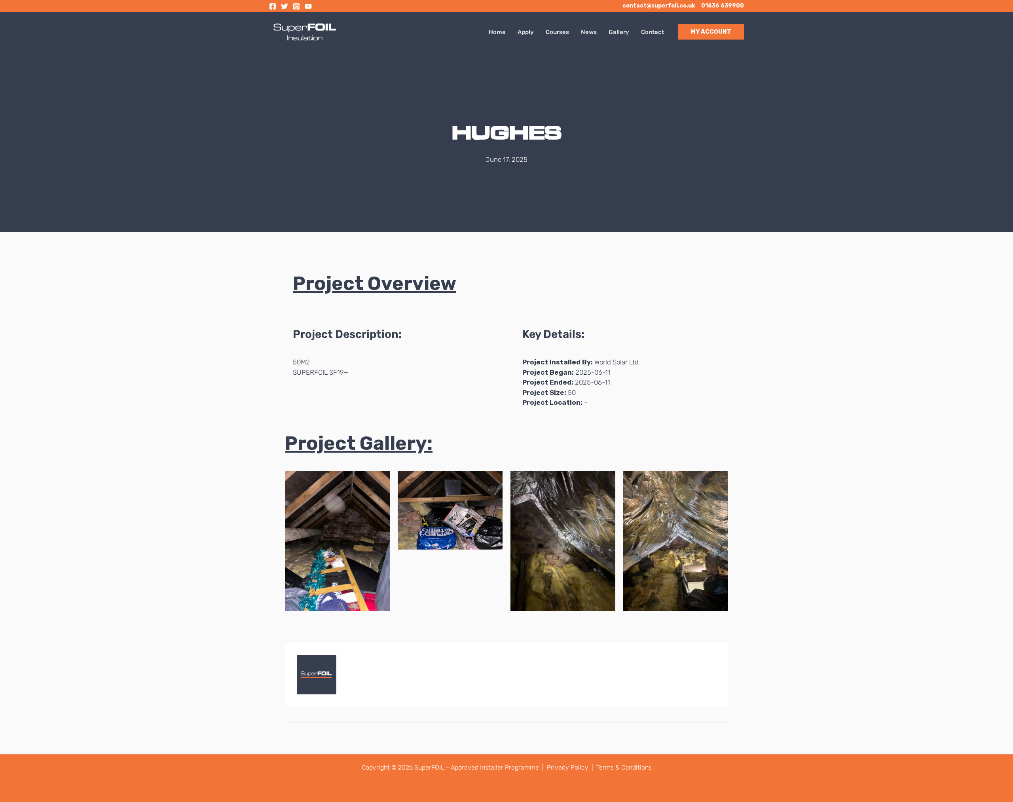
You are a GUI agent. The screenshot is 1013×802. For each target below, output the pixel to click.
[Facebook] (272, 6)
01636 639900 (722, 5)
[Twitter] (284, 6)
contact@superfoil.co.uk (658, 5)
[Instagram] (296, 6)
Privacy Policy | (571, 767)
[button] (711, 32)
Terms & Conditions (624, 767)
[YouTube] (308, 6)
